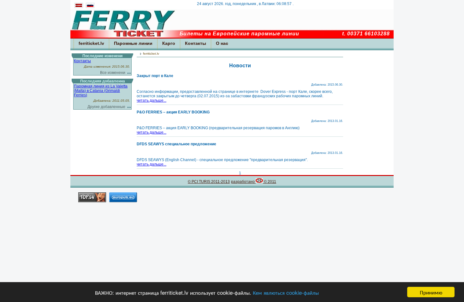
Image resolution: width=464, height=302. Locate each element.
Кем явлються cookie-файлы (286, 292)
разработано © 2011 (253, 181)
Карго (168, 43)
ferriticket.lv (91, 43)
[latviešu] (79, 6)
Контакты (195, 43)
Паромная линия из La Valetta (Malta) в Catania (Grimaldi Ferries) (101, 90)
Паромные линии (133, 43)
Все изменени (112, 72)
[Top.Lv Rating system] (92, 200)
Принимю (431, 292)
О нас (222, 43)
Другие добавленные (106, 107)
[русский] (89, 6)
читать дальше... (151, 100)
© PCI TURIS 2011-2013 (209, 181)
